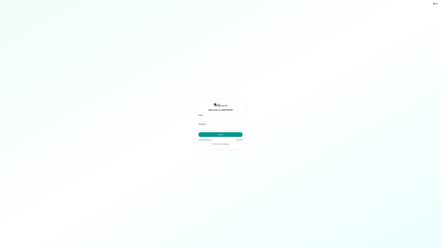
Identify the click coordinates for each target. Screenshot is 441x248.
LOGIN (220, 134)
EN (437, 4)
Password (202, 124)
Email (201, 115)
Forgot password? (205, 140)
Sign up (239, 140)
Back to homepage (222, 144)
